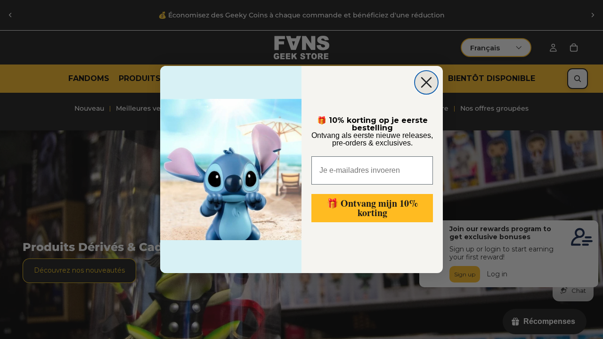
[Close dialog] (426, 82)
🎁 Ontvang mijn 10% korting (372, 207)
